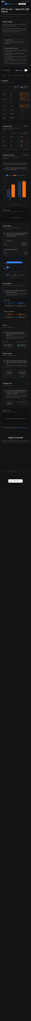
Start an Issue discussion (22, 427)
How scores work (25, 149)
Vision (3, 141)
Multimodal (4, 145)
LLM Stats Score (4, 94)
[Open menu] (28, 1)
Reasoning (4, 99)
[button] (10, 70)
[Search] (23, 1)
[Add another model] (29, 70)
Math (3, 137)
